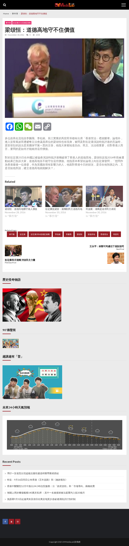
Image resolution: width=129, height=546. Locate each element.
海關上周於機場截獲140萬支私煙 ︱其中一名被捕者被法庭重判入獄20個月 (46, 493)
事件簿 (8, 23)
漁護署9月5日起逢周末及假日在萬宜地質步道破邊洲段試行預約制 (41, 499)
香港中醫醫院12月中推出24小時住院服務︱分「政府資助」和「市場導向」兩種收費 (51, 486)
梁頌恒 (79, 234)
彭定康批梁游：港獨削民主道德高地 (63, 209)
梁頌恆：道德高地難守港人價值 (21, 209)
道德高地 (91, 234)
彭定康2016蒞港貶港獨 (22, 23)
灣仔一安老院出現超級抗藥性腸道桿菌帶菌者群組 (33, 473)
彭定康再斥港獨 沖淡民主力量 (20, 260)
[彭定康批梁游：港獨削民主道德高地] (63, 196)
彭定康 (22, 234)
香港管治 (104, 234)
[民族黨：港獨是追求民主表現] (104, 196)
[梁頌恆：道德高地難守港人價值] (23, 196)
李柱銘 (57, 234)
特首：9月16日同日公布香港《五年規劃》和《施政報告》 (37, 480)
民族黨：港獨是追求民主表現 (101, 209)
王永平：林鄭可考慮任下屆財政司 (107, 246)
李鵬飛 (68, 234)
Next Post (120, 249)
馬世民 (116, 234)
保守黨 (12, 234)
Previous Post (10, 263)
